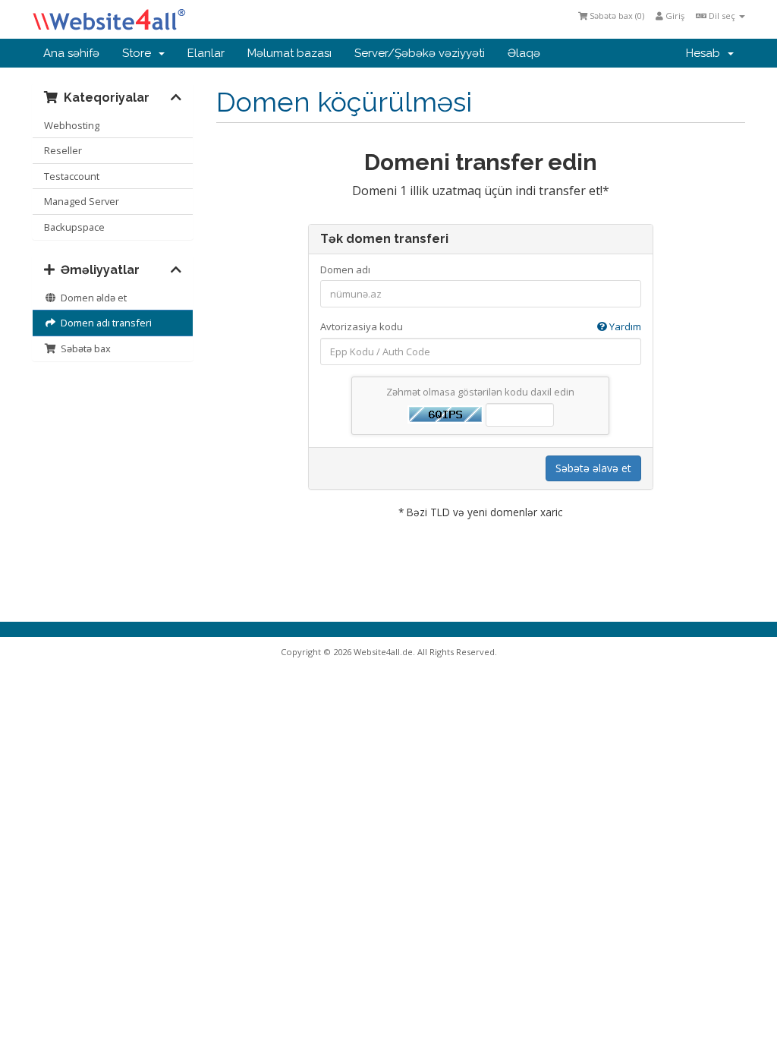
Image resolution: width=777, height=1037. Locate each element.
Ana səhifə (71, 53)
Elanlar (206, 53)
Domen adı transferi (104, 322)
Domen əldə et (91, 297)
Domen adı (345, 269)
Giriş (673, 15)
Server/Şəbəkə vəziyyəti (419, 53)
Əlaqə (524, 53)
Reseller (63, 150)
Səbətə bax (83, 348)
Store (139, 53)
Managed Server (81, 201)
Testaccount (71, 176)
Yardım (624, 326)
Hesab (706, 53)
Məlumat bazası (289, 53)
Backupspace (74, 227)
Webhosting (71, 125)
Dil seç (722, 15)
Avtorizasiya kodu (480, 326)
